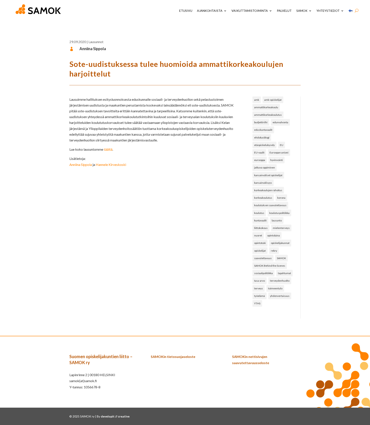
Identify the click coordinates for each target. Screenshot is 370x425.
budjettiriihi (260, 122)
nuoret (258, 235)
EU (281, 145)
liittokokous (261, 228)
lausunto (277, 220)
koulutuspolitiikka (279, 213)
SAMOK (301, 10)
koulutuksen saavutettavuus (270, 205)
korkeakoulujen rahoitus (268, 190)
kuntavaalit (260, 220)
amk (256, 99)
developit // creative (115, 416)
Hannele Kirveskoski (111, 164)
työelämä (259, 295)
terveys (258, 288)
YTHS (257, 303)
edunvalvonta (280, 122)
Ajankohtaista (209, 10)
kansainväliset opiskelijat (268, 175)
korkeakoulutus (263, 197)
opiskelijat (260, 250)
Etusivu (185, 10)
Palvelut (284, 10)
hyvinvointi (276, 160)
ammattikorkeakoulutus (268, 114)
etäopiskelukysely (264, 145)
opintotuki (260, 243)
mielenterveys (281, 228)
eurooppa (259, 160)
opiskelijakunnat (280, 243)
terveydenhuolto (279, 280)
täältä (108, 149)
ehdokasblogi (261, 137)
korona (281, 197)
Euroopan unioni (279, 152)
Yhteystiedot (328, 10)
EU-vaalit (259, 152)
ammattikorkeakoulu (266, 107)
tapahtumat (284, 273)
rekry (274, 250)
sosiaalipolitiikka (263, 273)
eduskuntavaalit (263, 129)
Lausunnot (95, 42)
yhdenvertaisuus (279, 295)
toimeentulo (275, 288)
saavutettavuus (263, 258)
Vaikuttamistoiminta (249, 10)
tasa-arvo (259, 280)
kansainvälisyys (263, 182)
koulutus (259, 213)
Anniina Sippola (80, 164)
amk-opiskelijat (273, 99)
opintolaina (273, 235)
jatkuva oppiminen (264, 167)
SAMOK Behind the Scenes (269, 265)
